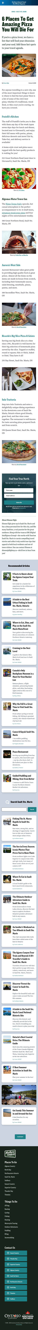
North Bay (8, 1170)
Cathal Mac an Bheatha (21, 255)
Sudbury (7, 1180)
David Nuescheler (21, 327)
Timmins (7, 1195)
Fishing (7, 1216)
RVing (6, 1234)
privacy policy (22, 508)
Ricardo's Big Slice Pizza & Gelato (18, 336)
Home (13, 12)
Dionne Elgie (6, 83)
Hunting (7, 1220)
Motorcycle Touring (11, 1223)
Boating (7, 1209)
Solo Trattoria (9, 399)
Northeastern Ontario (12, 1173)
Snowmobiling (9, 1238)
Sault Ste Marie (14, 1276)
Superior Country (10, 1188)
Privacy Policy (19, 1324)
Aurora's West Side (11, 265)
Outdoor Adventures (11, 1227)
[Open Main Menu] (3, 3)
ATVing (7, 1206)
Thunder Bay (9, 1191)
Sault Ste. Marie (21, 12)
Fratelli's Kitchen (10, 116)
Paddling (7, 1230)
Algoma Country (10, 1166)
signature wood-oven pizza (13, 212)
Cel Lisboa (21, 190)
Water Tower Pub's (14, 204)
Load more (20, 1137)
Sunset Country (10, 1184)
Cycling (7, 1213)
